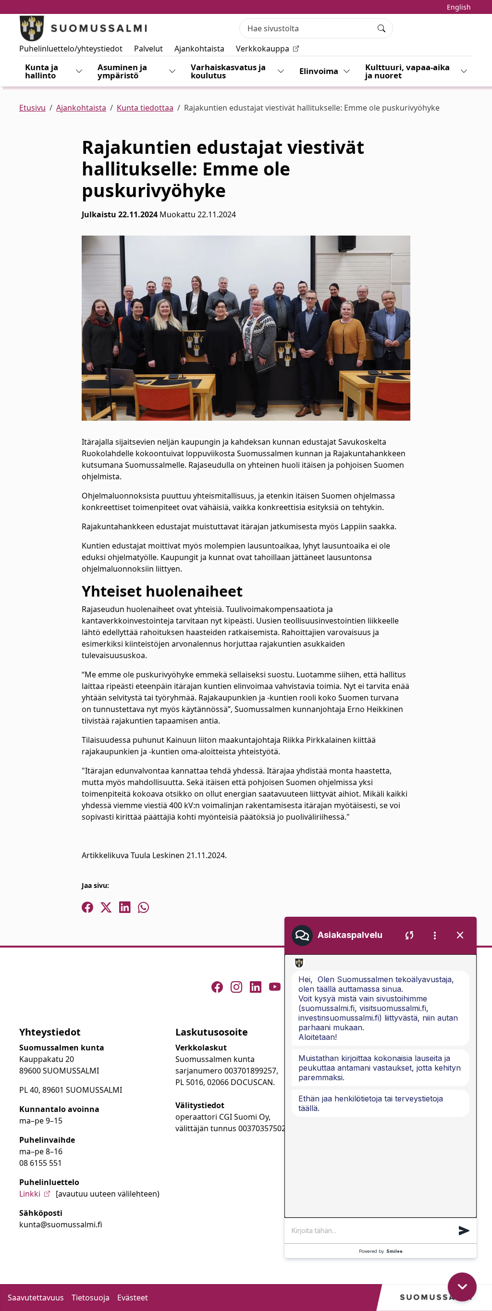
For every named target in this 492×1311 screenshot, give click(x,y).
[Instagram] (236, 987)
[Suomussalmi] (83, 28)
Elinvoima (318, 70)
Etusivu (32, 107)
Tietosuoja (91, 1297)
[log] (380, 1086)
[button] (464, 1230)
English (459, 7)
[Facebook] (217, 987)
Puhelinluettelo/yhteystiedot (71, 48)
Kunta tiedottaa (145, 107)
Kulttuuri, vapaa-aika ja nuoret (407, 71)
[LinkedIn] (255, 987)
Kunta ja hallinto (41, 71)
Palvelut (148, 48)
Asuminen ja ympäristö (122, 71)
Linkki (29, 1193)
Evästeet (132, 1297)
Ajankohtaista (199, 48)
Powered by (381, 1251)
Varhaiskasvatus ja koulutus (228, 71)
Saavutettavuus (36, 1297)
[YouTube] (275, 987)
